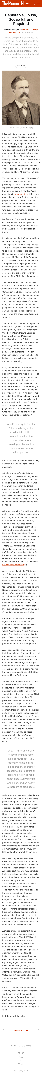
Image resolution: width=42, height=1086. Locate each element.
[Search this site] (34, 3)
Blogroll (21, 1064)
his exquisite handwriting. (14, 565)
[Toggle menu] (38, 3)
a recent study (21, 194)
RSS (21, 1060)
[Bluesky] (19, 1053)
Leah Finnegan (12, 30)
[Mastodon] (23, 1053)
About (21, 1057)
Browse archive (21, 1030)
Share (19, 65)
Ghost (25, 1071)
